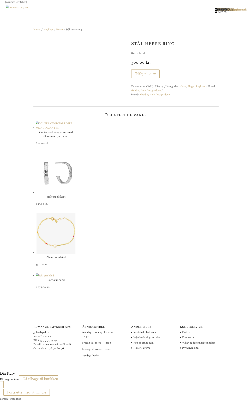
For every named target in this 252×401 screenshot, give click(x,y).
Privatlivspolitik (190, 347)
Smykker (48, 29)
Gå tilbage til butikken (40, 379)
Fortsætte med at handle (26, 392)
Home (36, 29)
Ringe (191, 86)
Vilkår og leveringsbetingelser (198, 342)
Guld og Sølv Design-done (146, 90)
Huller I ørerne (142, 347)
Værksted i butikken (145, 332)
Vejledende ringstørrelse (147, 337)
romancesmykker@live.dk (57, 344)
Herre (59, 29)
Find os (186, 332)
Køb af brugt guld (143, 342)
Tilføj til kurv (145, 74)
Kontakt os (188, 337)
